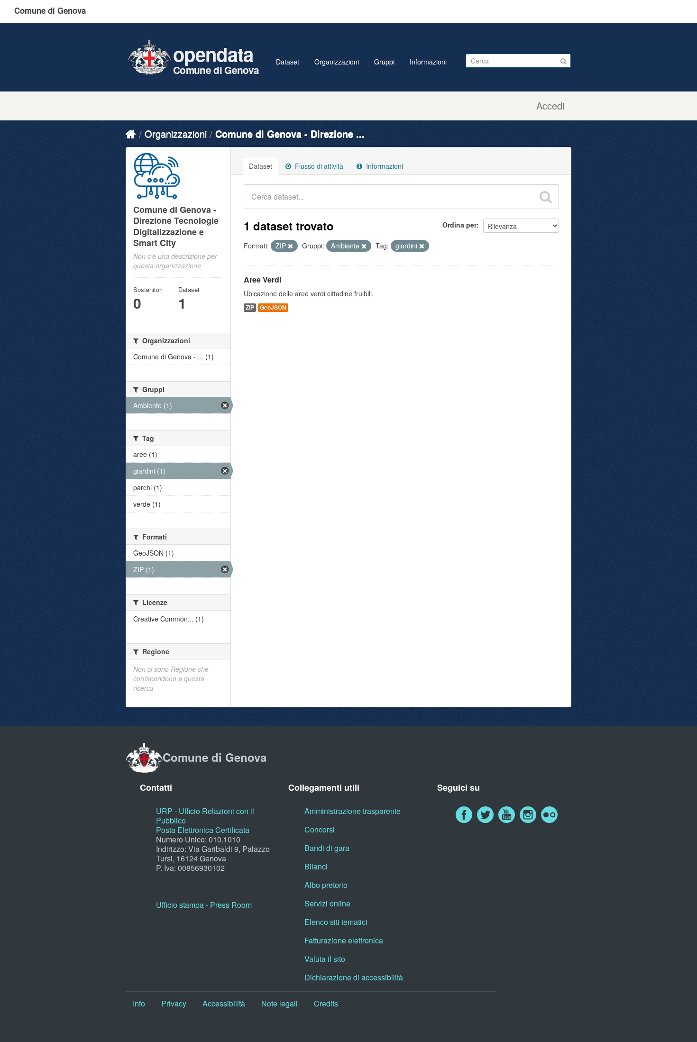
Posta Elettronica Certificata (202, 829)
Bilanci (316, 866)
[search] (546, 197)
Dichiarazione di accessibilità (353, 977)
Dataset (287, 61)
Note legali (279, 1003)
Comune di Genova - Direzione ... (290, 133)
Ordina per (459, 224)
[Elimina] (290, 246)
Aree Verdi (262, 279)
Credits (326, 1003)
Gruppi (384, 61)
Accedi (550, 105)
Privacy (173, 1003)
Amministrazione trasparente (352, 810)
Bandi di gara (326, 847)
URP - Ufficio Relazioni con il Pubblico (205, 815)
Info (139, 1003)
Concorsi (319, 829)
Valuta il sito (324, 958)
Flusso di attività (318, 166)
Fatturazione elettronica (343, 940)
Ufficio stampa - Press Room (204, 904)
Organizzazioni (336, 61)
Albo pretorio (326, 884)
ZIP (250, 307)
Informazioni (428, 61)
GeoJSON (273, 307)
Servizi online (327, 903)
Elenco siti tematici (335, 921)
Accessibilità (223, 1003)
